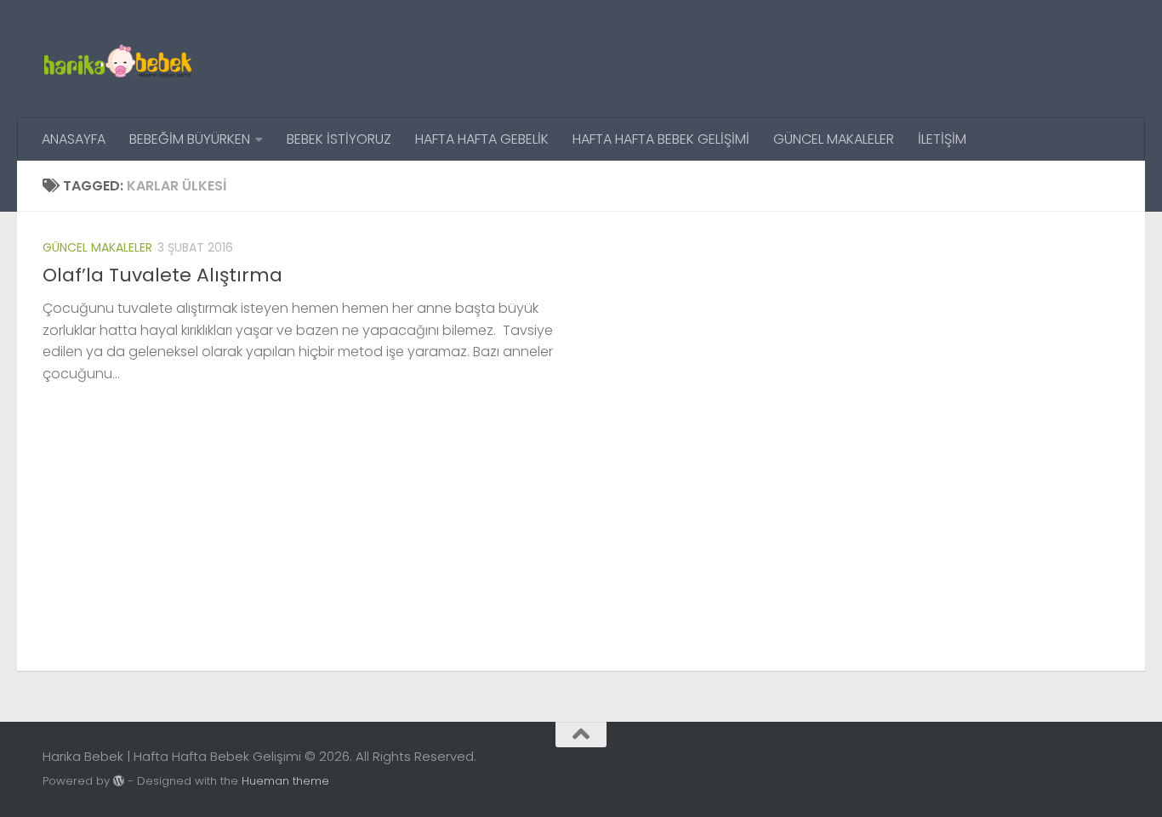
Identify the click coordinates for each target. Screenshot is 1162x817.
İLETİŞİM (942, 139)
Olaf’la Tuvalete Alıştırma (162, 275)
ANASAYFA (73, 139)
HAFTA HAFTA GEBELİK (482, 139)
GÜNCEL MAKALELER (833, 139)
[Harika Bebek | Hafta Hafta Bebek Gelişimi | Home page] (117, 59)
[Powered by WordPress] (118, 780)
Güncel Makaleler (97, 247)
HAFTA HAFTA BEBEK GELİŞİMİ (660, 139)
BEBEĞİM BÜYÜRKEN (189, 139)
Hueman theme (285, 781)
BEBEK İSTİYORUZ (339, 139)
